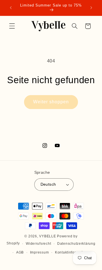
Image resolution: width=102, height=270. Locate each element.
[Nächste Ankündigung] (91, 7)
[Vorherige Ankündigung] (11, 7)
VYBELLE (47, 236)
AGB (20, 252)
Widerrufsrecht (38, 243)
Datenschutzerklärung (76, 243)
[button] (11, 26)
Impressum (39, 252)
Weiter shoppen (51, 101)
